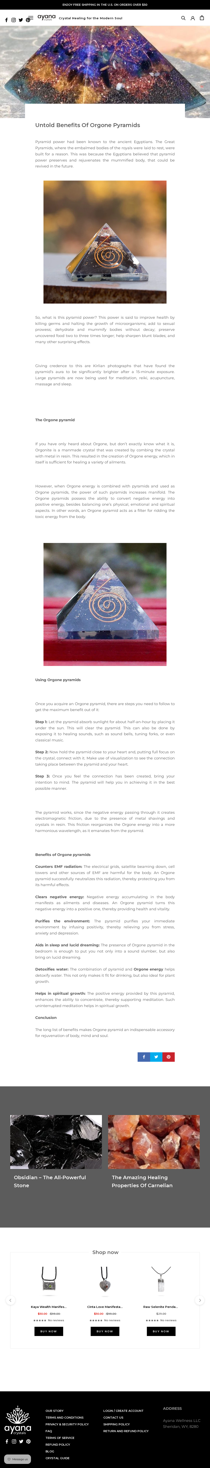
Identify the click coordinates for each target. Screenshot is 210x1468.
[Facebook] (6, 19)
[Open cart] (202, 17)
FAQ (49, 1431)
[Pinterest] (28, 1441)
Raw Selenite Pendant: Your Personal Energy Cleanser (161, 1307)
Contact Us (113, 1417)
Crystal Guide (58, 1458)
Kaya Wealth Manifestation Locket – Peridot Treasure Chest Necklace (49, 1307)
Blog (50, 1451)
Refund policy (58, 1444)
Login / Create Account (123, 1411)
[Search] (183, 18)
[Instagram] (13, 19)
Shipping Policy (116, 1424)
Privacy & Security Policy (67, 1424)
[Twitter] (21, 19)
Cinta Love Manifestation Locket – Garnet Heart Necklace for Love (105, 1307)
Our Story (54, 1411)
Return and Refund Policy (125, 1431)
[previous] (10, 1300)
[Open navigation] (30, 17)
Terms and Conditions (64, 1417)
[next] (199, 1300)
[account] (193, 18)
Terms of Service (60, 1438)
